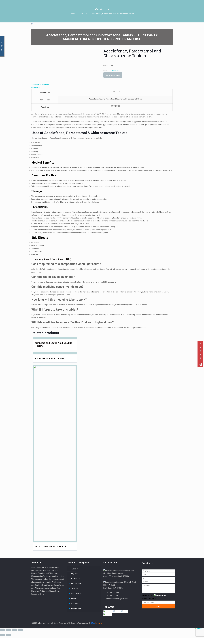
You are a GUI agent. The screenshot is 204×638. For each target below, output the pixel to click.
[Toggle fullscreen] (14, 630)
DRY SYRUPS (76, 584)
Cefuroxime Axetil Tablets (49, 358)
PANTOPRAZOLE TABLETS (50, 546)
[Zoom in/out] (20, 630)
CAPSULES (75, 579)
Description (35, 87)
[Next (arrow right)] (8, 635)
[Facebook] (151, 623)
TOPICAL (74, 589)
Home (72, 14)
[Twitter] (154, 623)
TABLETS (83, 14)
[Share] (8, 630)
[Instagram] (164, 623)
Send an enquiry (113, 75)
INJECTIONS (76, 594)
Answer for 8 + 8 (149, 598)
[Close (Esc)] (2, 630)
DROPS (74, 599)
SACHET (74, 604)
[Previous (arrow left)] (2, 635)
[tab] (102, 67)
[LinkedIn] (157, 623)
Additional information (40, 84)
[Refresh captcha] (160, 595)
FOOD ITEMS (76, 609)
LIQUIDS (74, 574)
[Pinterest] (161, 623)
